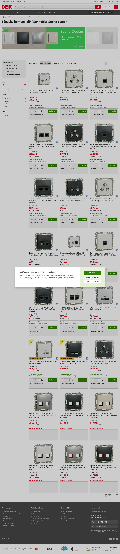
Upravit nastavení (92, 277)
